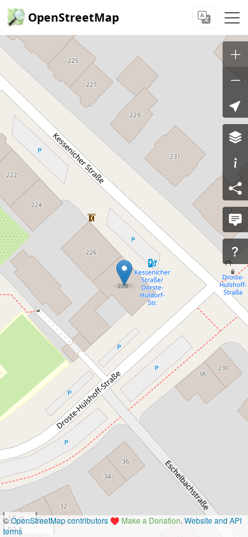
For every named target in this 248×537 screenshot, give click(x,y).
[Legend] (235, 162)
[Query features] (235, 251)
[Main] (232, 17)
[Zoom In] (235, 54)
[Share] (235, 187)
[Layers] (235, 137)
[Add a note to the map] (235, 219)
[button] (124, 273)
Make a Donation (151, 520)
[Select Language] (204, 17)
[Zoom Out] (235, 79)
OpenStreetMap (73, 17)
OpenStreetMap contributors (59, 520)
